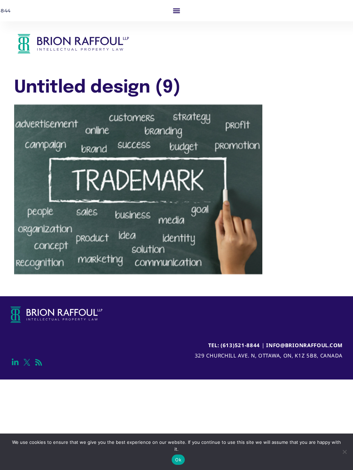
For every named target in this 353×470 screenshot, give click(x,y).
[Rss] (38, 362)
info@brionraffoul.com (304, 345)
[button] (176, 11)
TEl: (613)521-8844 (234, 345)
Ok (178, 459)
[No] (344, 451)
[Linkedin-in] (15, 362)
